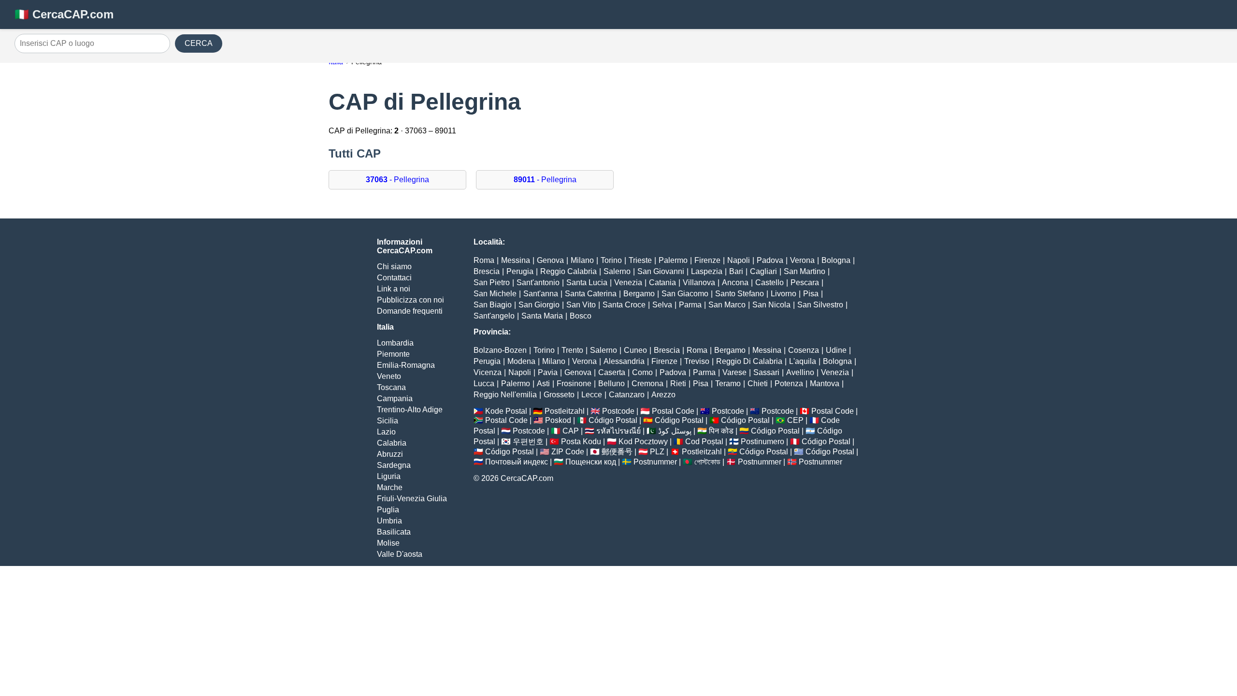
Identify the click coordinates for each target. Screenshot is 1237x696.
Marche (390, 487)
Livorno (783, 294)
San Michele (495, 294)
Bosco (580, 316)
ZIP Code (567, 452)
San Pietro (492, 282)
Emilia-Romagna (406, 365)
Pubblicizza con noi (410, 300)
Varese (734, 372)
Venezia (628, 282)
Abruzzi (390, 454)
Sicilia (387, 421)
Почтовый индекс (516, 462)
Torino (611, 260)
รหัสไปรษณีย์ (618, 431)
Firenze (707, 260)
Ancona (735, 282)
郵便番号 (617, 452)
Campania (395, 398)
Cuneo (635, 350)
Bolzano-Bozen (500, 350)
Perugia (519, 271)
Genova (550, 260)
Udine (836, 350)
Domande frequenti (410, 311)
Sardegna (394, 465)
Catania (662, 282)
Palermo (673, 260)
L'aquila (802, 361)
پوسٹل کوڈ (674, 431)
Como (642, 372)
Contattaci (394, 278)
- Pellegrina (397, 179)
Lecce (591, 395)
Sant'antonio (538, 282)
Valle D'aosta (399, 554)
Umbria (389, 521)
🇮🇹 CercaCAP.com (64, 14)
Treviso (696, 361)
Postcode (618, 411)
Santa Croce (624, 305)
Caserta (611, 372)
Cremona (647, 383)
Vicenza (488, 372)
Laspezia (706, 271)
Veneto (389, 376)
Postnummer (655, 462)
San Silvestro (820, 305)
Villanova (699, 282)
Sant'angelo (494, 316)
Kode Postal (506, 411)
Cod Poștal (704, 441)
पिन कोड (721, 431)
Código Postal (613, 420)
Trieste (640, 260)
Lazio (386, 432)
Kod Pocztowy (643, 441)
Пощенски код (590, 462)
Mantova (824, 383)
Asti (543, 383)
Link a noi (393, 289)
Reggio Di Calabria (749, 361)
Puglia (388, 510)
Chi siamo (394, 266)
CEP (795, 420)
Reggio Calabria (568, 271)
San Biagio (493, 305)
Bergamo (639, 294)
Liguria (389, 476)
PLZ (657, 452)
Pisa (811, 294)
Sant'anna (540, 294)
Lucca (484, 383)
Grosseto (559, 395)
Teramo (728, 383)
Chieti (758, 383)
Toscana (391, 387)
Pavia (548, 372)
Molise (388, 543)
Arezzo (663, 395)
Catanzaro (627, 395)
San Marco (727, 305)
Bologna (835, 260)
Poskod (558, 420)
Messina (515, 260)
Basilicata (394, 532)
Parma (690, 305)
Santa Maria (542, 316)
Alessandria (624, 361)
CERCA (199, 43)
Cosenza (803, 350)
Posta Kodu (581, 441)
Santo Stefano (739, 294)
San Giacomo (685, 294)
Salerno (617, 271)
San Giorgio (539, 305)
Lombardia (395, 343)
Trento (572, 350)
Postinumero (762, 441)
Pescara (805, 282)
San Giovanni (660, 271)
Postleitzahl (565, 411)
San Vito (581, 305)
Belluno (611, 383)
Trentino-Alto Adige (410, 410)
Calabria (391, 443)
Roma (484, 260)
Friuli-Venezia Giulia (412, 498)
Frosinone (574, 383)
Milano (582, 260)
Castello (769, 282)
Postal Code (673, 411)
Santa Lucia (586, 282)
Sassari (766, 372)
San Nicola (771, 305)
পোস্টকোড (707, 462)
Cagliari (763, 271)
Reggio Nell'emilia (505, 395)
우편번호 (528, 441)
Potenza (789, 383)
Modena (521, 361)
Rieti (678, 383)
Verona (802, 260)
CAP (570, 431)
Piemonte (393, 354)
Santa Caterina (591, 294)
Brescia (487, 271)
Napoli (738, 260)
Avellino (800, 372)
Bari (736, 271)
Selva (662, 305)
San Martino (804, 271)
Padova (770, 260)
